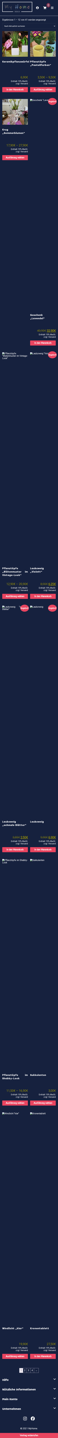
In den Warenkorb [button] (15, 89)
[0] (44, 8)
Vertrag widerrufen (29, 1435)
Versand (24, 83)
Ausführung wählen (43, 89)
